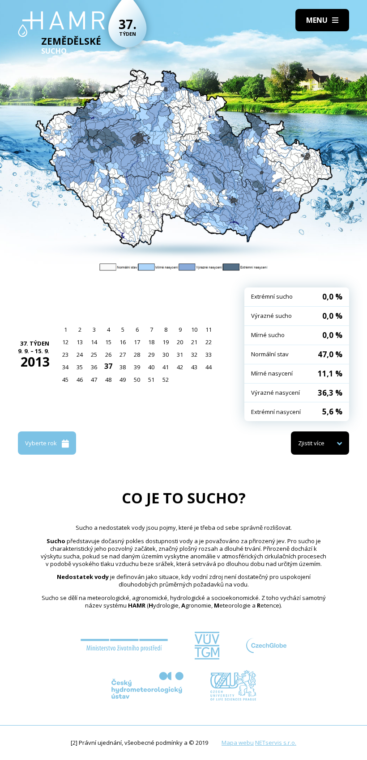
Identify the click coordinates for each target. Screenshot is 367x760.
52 (165, 380)
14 (94, 342)
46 (80, 380)
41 (165, 367)
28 (137, 354)
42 (180, 367)
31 (180, 354)
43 (194, 367)
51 (151, 380)
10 (194, 329)
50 (137, 380)
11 (208, 329)
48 (108, 380)
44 (208, 367)
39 (137, 367)
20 (180, 342)
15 (108, 342)
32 (194, 354)
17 (137, 342)
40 (151, 367)
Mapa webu (238, 743)
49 (122, 380)
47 (94, 380)
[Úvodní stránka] (61, 24)
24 (80, 354)
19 (165, 342)
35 (80, 367)
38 (122, 367)
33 (208, 354)
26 (108, 354)
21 (194, 342)
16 (122, 342)
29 (151, 354)
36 (94, 367)
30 (165, 354)
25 (94, 354)
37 (108, 366)
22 (208, 342)
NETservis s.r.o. (275, 743)
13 (80, 342)
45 (65, 380)
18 (151, 342)
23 (65, 354)
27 (122, 354)
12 (65, 342)
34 (65, 367)
